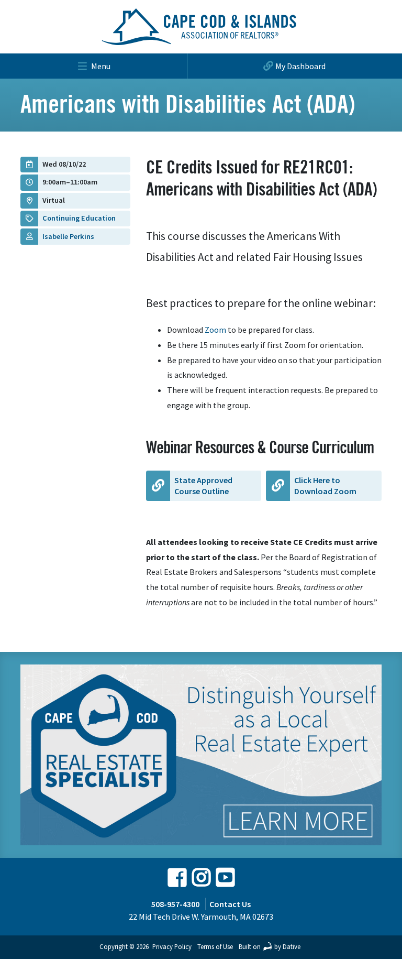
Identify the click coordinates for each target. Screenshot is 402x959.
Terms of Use (215, 946)
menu (100, 66)
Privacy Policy (172, 946)
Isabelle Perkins (68, 236)
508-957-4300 (175, 904)
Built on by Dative (269, 946)
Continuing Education (79, 218)
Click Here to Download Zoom (325, 485)
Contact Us (230, 904)
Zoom (214, 329)
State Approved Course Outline (203, 485)
